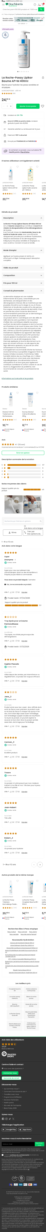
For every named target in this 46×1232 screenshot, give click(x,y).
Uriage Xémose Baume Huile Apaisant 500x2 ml (22, 948)
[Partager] (43, 77)
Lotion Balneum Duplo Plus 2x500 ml (22, 945)
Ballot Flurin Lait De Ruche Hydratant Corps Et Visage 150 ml (22, 962)
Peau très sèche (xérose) (28, 934)
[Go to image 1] (17, 71)
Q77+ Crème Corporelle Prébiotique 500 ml (22, 959)
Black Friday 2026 (10, 1108)
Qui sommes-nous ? (11, 1089)
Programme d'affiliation (13, 1097)
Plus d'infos (24, 152)
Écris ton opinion (23, 453)
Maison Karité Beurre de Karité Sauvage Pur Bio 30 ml (21, 951)
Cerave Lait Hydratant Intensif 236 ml (22, 943)
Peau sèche (33, 932)
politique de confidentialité (19, 1155)
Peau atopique (9, 14)
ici (28, 1169)
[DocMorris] (14, 4)
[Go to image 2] (19, 71)
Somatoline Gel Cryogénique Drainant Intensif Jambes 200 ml (20, 955)
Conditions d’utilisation (23, 1199)
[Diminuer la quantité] (3, 106)
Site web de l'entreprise (12, 1105)
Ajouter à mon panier (28, 106)
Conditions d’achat (23, 1200)
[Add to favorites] (42, 106)
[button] (13, 504)
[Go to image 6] (26, 71)
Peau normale (22, 932)
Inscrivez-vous (39, 1144)
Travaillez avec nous (11, 1094)
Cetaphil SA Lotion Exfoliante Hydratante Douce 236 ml (21, 966)
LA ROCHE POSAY (8, 91)
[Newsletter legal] (3, 1156)
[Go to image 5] (24, 71)
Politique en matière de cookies (23, 1202)
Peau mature (11, 932)
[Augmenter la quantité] (11, 106)
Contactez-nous (10, 1073)
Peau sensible (14, 934)
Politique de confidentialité (23, 1197)
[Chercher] (41, 9)
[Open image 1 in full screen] (23, 49)
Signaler (24, 592)
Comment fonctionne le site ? (15, 1091)
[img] (23, 93)
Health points (9, 1103)
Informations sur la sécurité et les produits (17, 378)
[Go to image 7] (28, 71)
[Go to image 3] (21, 71)
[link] (13, 444)
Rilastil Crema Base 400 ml (22, 970)
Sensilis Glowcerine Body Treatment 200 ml (23, 973)
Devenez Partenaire (11, 1100)
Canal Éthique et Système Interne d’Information (23, 1204)
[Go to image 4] (23, 71)
